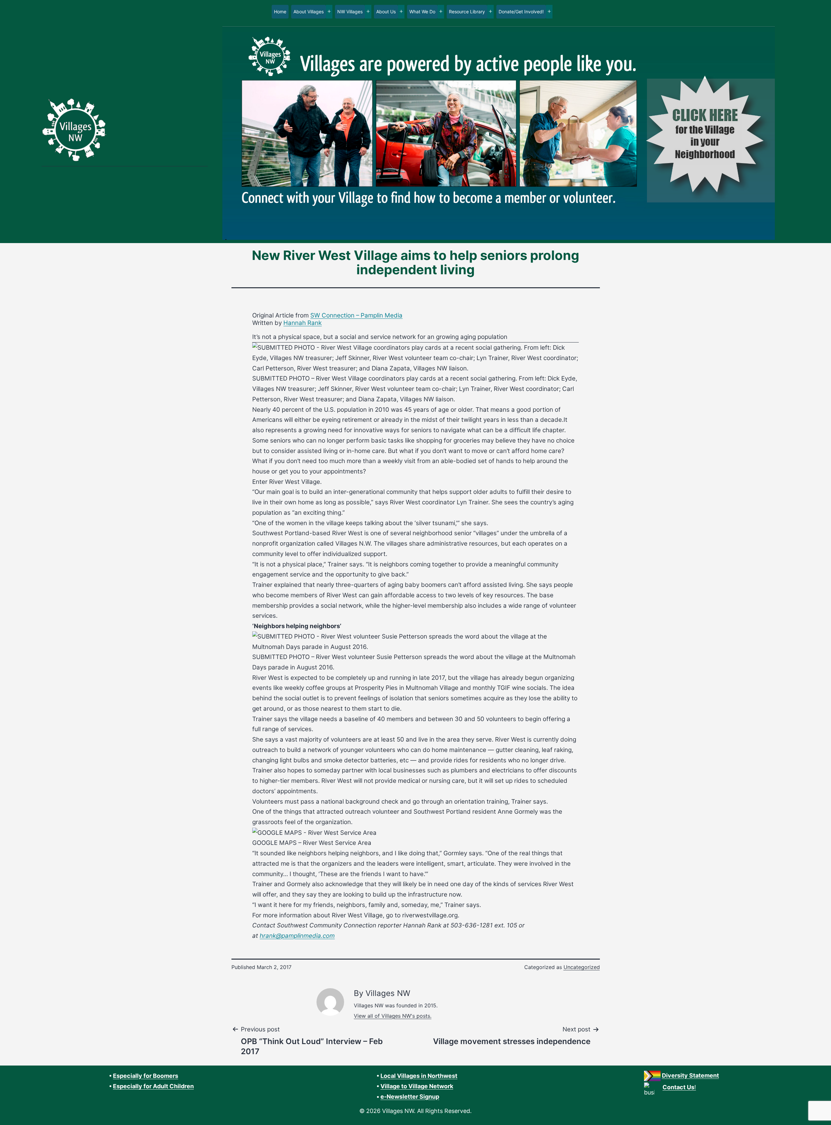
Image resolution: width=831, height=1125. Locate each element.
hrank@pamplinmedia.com (297, 935)
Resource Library (467, 11)
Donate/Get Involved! (521, 11)
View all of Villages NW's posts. (392, 1016)
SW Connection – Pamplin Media (356, 315)
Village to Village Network (416, 1086)
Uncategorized (582, 967)
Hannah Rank (302, 323)
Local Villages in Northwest (418, 1075)
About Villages (308, 11)
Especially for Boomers (145, 1075)
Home (280, 11)
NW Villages (350, 11)
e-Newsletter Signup (409, 1096)
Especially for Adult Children (153, 1086)
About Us (386, 11)
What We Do (422, 11)
